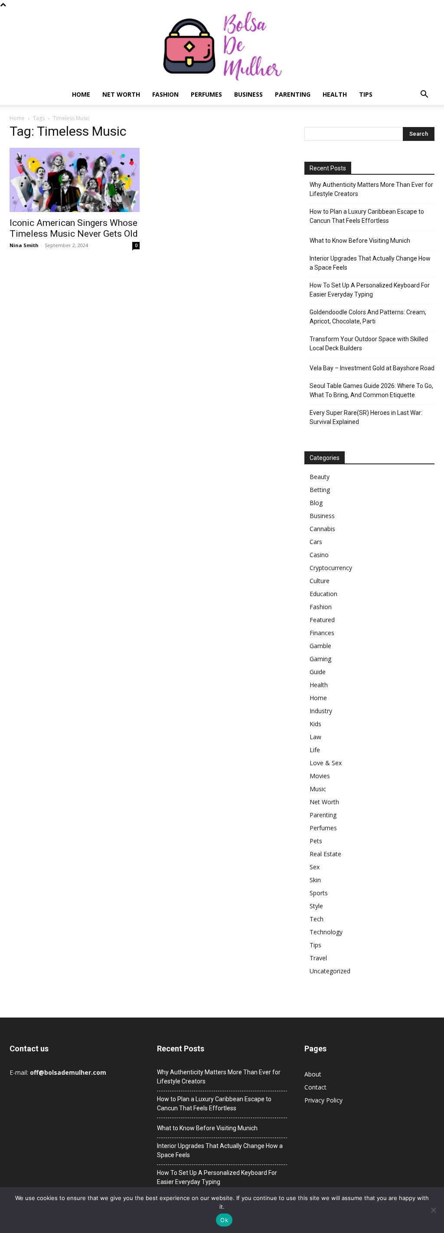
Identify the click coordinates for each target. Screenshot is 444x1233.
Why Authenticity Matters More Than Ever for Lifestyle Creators (371, 189)
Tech (316, 919)
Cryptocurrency (331, 568)
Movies (320, 776)
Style (316, 906)
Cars (316, 542)
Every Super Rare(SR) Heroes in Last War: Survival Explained (366, 417)
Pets (316, 841)
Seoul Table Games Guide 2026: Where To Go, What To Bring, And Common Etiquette (371, 390)
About (312, 1074)
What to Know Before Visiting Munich (360, 240)
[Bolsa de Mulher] (222, 46)
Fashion (165, 94)
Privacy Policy (323, 1100)
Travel (318, 958)
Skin (315, 880)
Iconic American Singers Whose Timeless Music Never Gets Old (74, 228)
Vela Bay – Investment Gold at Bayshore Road (372, 368)
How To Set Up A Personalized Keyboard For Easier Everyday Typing (370, 290)
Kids (315, 724)
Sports (319, 893)
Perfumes (206, 94)
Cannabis (322, 529)
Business (248, 94)
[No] (433, 1210)
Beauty (320, 477)
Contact (315, 1087)
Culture (320, 581)
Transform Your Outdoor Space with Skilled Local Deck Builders (369, 344)
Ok (224, 1220)
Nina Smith (24, 245)
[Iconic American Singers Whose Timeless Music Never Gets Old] (75, 180)
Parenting (292, 94)
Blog (316, 503)
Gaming (320, 659)
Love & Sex (326, 763)
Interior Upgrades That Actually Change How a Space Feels (370, 263)
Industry (321, 711)
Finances (322, 633)
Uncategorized (330, 971)
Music (318, 789)
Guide (318, 672)
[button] (424, 95)
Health (335, 94)
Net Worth (121, 94)
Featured (322, 620)
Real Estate (325, 854)
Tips (365, 94)
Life (315, 750)
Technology (326, 932)
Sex (315, 867)
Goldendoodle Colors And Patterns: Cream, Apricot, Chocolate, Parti (368, 317)
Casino (319, 555)
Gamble (320, 646)
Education (323, 594)
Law (315, 737)
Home (81, 94)
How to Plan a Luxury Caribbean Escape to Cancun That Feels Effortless (367, 216)
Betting (320, 490)
